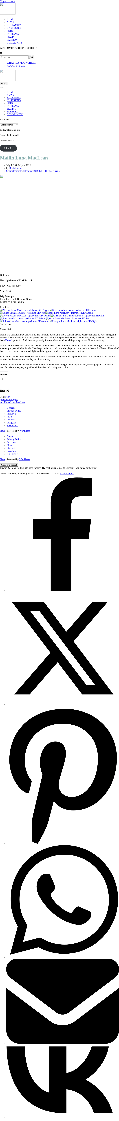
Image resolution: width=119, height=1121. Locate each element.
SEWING (12, 37)
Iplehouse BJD (30, 171)
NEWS (10, 22)
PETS (10, 31)
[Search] (1, 53)
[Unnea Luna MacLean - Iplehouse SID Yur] (22, 312)
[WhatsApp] (62, 957)
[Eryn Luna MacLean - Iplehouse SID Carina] (73, 310)
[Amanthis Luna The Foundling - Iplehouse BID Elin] (77, 315)
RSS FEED (12, 425)
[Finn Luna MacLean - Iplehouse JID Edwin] (22, 318)
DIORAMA (13, 34)
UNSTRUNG (14, 28)
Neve (2, 430)
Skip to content (7, 1)
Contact (10, 407)
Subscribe (8, 148)
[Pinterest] (62, 843)
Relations (4, 307)
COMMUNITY (15, 42)
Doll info (4, 275)
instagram (11, 422)
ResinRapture (16, 168)
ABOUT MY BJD (16, 65)
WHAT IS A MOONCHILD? (21, 62)
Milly (8, 396)
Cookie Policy (67, 473)
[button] (59, 275)
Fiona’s (8, 340)
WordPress (24, 430)
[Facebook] (62, 590)
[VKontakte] (62, 1117)
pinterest (11, 419)
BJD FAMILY (14, 25)
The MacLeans (52, 171)
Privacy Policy (14, 410)
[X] (62, 704)
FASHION (12, 40)
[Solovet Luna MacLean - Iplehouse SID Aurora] (24, 321)
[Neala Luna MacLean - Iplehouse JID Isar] (68, 318)
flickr (9, 416)
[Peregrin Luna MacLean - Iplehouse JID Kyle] (73, 321)
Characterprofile (14, 171)
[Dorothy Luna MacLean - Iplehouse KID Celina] (25, 315)
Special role (5, 324)
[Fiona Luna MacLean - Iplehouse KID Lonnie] (69, 312)
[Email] (62, 1043)
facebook (11, 413)
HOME (10, 19)
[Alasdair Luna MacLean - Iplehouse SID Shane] (24, 310)
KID (41, 171)
